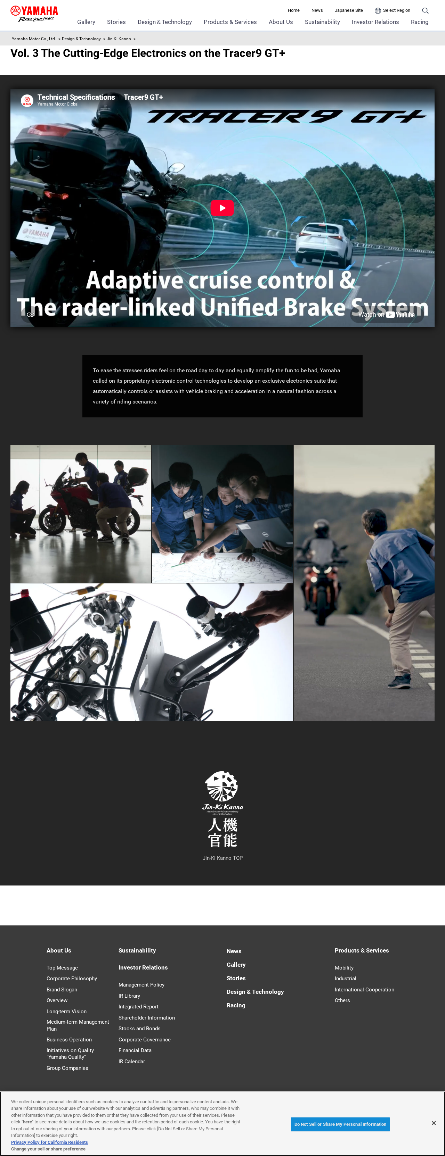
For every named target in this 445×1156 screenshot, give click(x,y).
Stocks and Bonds (140, 1028)
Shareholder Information (147, 1018)
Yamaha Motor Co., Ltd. (34, 38)
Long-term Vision (67, 1011)
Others (342, 1000)
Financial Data (135, 1050)
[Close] (434, 1123)
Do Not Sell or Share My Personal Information (340, 1124)
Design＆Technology (165, 21)
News (317, 10)
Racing (420, 21)
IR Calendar (132, 1061)
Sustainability (322, 21)
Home (294, 10)
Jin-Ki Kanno (119, 38)
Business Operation (69, 1040)
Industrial (345, 978)
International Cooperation (364, 990)
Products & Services (230, 21)
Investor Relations (375, 21)
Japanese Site (349, 10)
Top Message (62, 968)
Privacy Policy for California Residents (49, 1142)
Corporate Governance (145, 1040)
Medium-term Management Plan (78, 1025)
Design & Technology (81, 38)
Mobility (344, 968)
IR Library (129, 996)
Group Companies (67, 1068)
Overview (57, 1000)
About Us (281, 21)
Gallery (86, 21)
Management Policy (141, 985)
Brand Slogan (62, 990)
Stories (116, 21)
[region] (222, 1123)
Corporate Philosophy (72, 978)
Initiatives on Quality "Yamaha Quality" (70, 1054)
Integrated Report (139, 1007)
